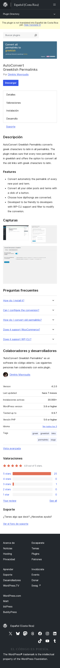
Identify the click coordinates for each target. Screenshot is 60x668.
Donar (35, 580)
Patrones (37, 559)
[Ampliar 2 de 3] (52, 229)
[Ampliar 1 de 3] (24, 229)
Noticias (7, 548)
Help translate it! (32, 25)
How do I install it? (13, 300)
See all (53, 500)
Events (35, 574)
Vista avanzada (12, 448)
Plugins (35, 553)
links (54, 433)
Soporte (10, 126)
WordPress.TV (11, 585)
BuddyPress (10, 612)
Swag (36, 585)
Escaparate (38, 542)
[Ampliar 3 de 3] (52, 250)
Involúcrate (38, 569)
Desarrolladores (12, 580)
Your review (9, 500)
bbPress (7, 606)
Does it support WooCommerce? (21, 329)
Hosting (7, 553)
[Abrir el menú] (55, 4)
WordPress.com (12, 595)
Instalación (12, 110)
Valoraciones (13, 102)
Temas (35, 548)
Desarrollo (12, 118)
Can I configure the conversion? (21, 310)
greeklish (44, 433)
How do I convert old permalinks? (22, 319)
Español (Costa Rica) (22, 625)
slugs (53, 440)
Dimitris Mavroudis (18, 74)
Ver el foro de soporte (15, 523)
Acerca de (9, 542)
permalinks (43, 440)
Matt (6, 601)
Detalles (10, 94)
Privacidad (9, 559)
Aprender (8, 569)
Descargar (10, 83)
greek (35, 433)
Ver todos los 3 (49, 426)
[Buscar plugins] (36, 35)
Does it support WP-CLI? (17, 339)
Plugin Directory (11, 14)
